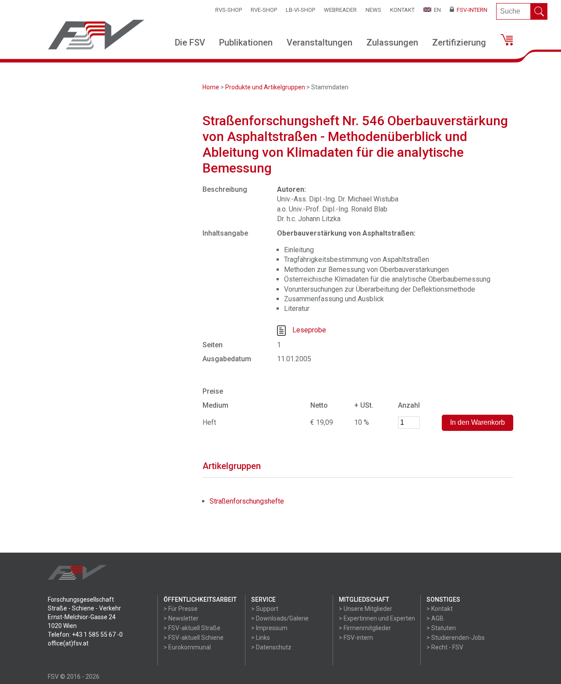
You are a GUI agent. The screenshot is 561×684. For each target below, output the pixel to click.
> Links (260, 637)
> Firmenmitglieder (365, 627)
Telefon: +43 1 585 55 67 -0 (85, 634)
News (373, 10)
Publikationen (246, 42)
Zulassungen (392, 42)
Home (210, 87)
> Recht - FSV (444, 647)
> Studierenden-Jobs (455, 637)
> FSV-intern (356, 637)
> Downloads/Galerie (280, 618)
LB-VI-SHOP (300, 10)
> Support (264, 608)
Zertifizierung (459, 42)
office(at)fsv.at (68, 643)
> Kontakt (439, 608)
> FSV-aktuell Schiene (193, 637)
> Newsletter (181, 618)
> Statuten (441, 627)
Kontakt (402, 10)
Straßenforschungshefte (246, 501)
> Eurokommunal (187, 647)
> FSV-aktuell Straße (191, 627)
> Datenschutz (271, 647)
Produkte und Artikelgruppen (265, 87)
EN (436, 10)
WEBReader (340, 10)
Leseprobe (309, 330)
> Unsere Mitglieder (365, 608)
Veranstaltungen (319, 42)
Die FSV (190, 42)
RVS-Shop (228, 10)
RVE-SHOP (264, 10)
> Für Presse (180, 608)
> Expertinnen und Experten (377, 618)
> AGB (435, 618)
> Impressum (269, 627)
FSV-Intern (470, 10)
